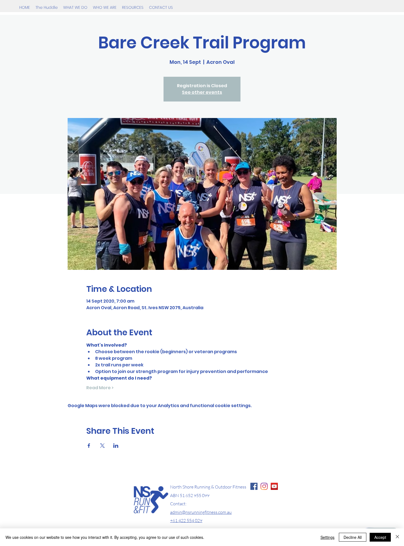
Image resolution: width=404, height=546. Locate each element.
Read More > (100, 388)
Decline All (353, 537)
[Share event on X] (102, 445)
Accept (380, 537)
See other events (202, 92)
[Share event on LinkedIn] (115, 445)
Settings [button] (327, 537)
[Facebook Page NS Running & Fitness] (254, 486)
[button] (75, 7)
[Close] (397, 537)
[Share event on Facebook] (89, 445)
